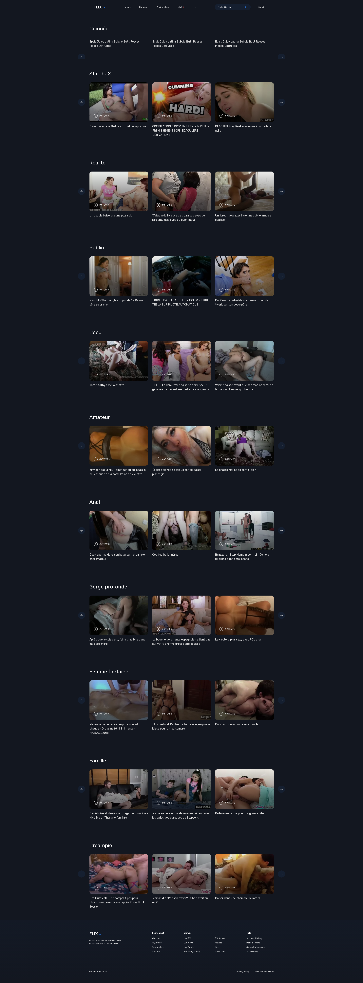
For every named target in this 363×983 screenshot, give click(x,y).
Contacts (156, 947)
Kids (217, 943)
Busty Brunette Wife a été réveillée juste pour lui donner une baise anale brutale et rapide (214, 474)
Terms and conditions (264, 967)
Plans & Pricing (253, 938)
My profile (157, 938)
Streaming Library (192, 947)
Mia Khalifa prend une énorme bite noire (187, 126)
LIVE (180, 7)
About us (156, 934)
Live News (188, 938)
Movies (218, 938)
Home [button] (126, 7)
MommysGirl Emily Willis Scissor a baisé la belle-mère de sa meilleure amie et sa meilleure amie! (192, 215)
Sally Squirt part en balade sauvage (175, 728)
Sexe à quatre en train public (143, 470)
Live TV (187, 934)
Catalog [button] (143, 7)
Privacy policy (242, 967)
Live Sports (189, 943)
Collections (220, 947)
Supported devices (255, 943)
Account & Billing (254, 934)
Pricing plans (163, 7)
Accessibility (252, 947)
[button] (194, 7)
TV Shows (220, 934)
